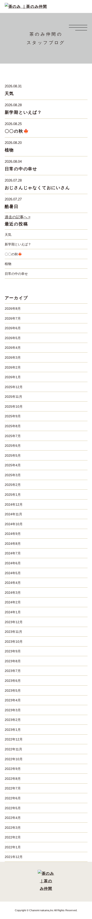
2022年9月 (13, 769)
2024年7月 (13, 553)
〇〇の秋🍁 (17, 131)
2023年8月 (13, 661)
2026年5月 (13, 338)
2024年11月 (13, 514)
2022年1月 (13, 847)
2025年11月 (13, 397)
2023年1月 (13, 730)
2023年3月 (13, 710)
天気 (9, 93)
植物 (9, 150)
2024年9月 (13, 534)
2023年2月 (13, 720)
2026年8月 (13, 308)
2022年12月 (14, 739)
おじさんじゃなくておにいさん (37, 187)
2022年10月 (14, 759)
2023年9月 (13, 651)
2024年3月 (13, 592)
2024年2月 (13, 602)
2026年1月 (13, 377)
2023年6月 (13, 681)
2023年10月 (14, 641)
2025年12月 (14, 387)
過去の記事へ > (17, 217)
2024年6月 (13, 563)
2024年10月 (14, 524)
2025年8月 (13, 426)
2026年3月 (13, 357)
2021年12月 (14, 857)
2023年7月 (13, 671)
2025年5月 (13, 455)
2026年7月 (13, 318)
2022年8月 (13, 779)
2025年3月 (13, 475)
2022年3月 (13, 828)
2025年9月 (13, 416)
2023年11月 (13, 632)
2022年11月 (13, 749)
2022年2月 (13, 837)
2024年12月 (14, 504)
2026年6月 (13, 328)
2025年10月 (14, 406)
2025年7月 (13, 436)
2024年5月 (13, 573)
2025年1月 (13, 494)
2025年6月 (13, 445)
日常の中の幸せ (21, 169)
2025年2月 (13, 485)
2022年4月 (13, 818)
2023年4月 (13, 700)
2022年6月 (13, 798)
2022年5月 (13, 808)
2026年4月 (13, 348)
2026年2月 (13, 367)
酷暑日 (12, 206)
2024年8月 (13, 543)
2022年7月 (13, 788)
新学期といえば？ (23, 112)
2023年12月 (14, 622)
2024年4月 (13, 583)
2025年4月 (13, 465)
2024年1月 (13, 612)
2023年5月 (13, 690)
